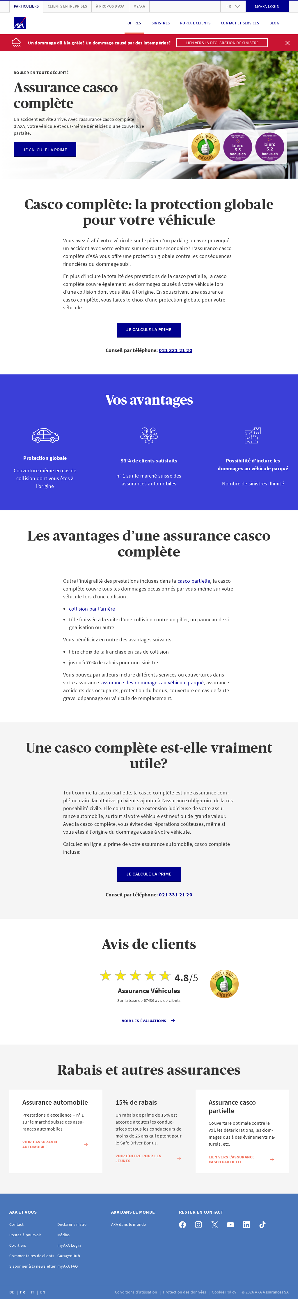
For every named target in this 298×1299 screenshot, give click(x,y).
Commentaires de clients (31, 1255)
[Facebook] (184, 1223)
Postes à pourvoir (25, 1234)
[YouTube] (232, 1223)
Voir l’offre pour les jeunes (138, 1158)
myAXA (139, 6)
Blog (274, 23)
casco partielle (194, 580)
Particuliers (26, 6)
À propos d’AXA (110, 6)
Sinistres (161, 23)
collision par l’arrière (92, 608)
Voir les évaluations (144, 1020)
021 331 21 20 (175, 350)
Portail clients (195, 23)
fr (228, 6)
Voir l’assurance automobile (40, 1144)
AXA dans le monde (128, 1224)
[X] (216, 1223)
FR (23, 1292)
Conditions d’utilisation (136, 1292)
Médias (63, 1234)
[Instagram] (200, 1223)
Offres (134, 23)
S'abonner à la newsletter (32, 1266)
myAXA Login (69, 1245)
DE (12, 1292)
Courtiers (17, 1245)
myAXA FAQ (67, 1266)
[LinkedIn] (248, 1223)
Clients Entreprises (67, 6)
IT (33, 1292)
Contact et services (240, 23)
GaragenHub (68, 1255)
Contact (16, 1224)
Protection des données (185, 1292)
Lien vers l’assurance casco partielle (232, 1160)
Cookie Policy (224, 1292)
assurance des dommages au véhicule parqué (152, 682)
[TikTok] (264, 1223)
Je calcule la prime (148, 329)
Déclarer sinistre (72, 1224)
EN (43, 1292)
